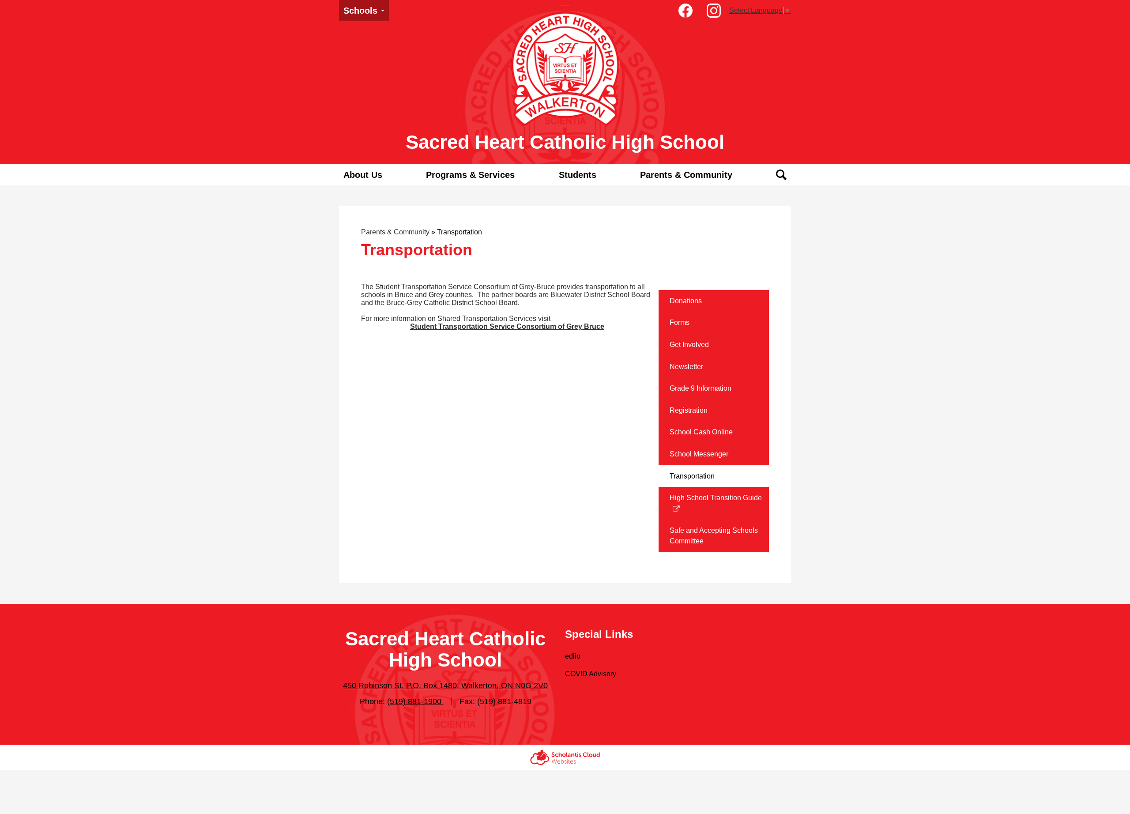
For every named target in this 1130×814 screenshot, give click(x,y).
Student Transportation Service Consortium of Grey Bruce (507, 326)
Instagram (713, 10)
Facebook (685, 10)
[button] (363, 174)
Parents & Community (395, 232)
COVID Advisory (590, 674)
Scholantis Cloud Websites (565, 757)
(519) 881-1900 (415, 701)
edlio (572, 656)
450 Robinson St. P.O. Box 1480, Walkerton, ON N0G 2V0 (445, 685)
